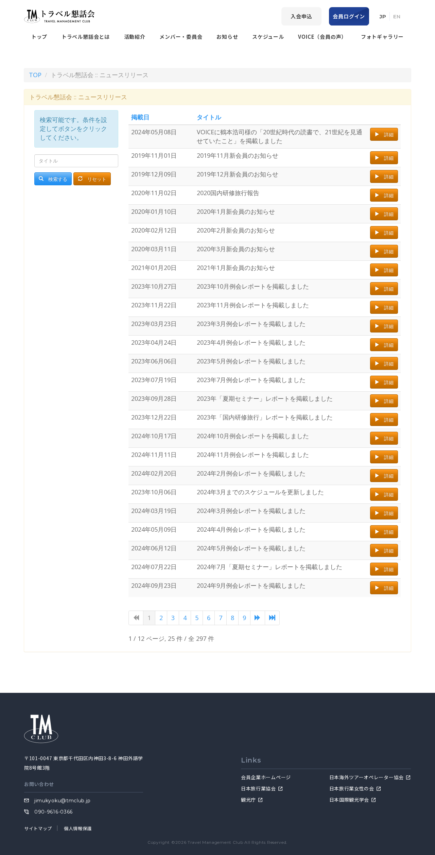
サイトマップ (38, 828)
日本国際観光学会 (349, 799)
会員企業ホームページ (266, 777)
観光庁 (248, 799)
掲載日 (140, 117)
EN (397, 16)
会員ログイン (349, 16)
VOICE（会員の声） (322, 36)
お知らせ (227, 36)
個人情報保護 (78, 828)
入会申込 (301, 16)
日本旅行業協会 (258, 788)
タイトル (209, 117)
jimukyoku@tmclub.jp (62, 801)
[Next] (257, 618)
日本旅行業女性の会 (351, 788)
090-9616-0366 (53, 812)
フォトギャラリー (382, 36)
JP (383, 16)
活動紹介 (134, 36)
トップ (39, 36)
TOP (35, 75)
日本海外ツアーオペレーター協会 (366, 777)
